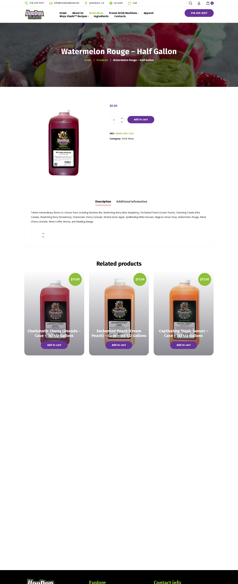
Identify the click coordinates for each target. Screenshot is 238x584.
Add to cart (141, 119)
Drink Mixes (128, 138)
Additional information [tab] (131, 201)
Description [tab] (103, 201)
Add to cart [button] (54, 345)
